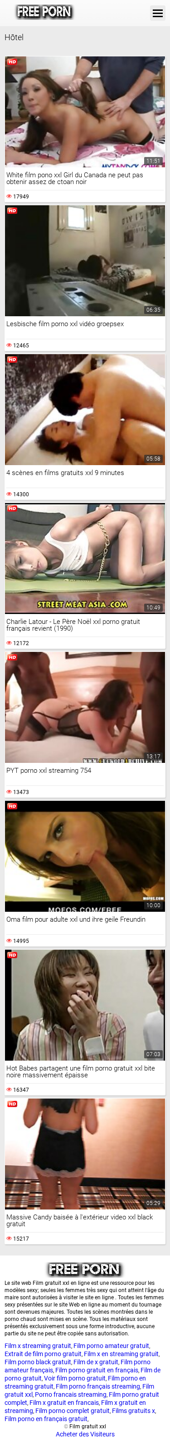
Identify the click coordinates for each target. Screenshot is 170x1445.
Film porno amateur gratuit (111, 1345)
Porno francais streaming (71, 1394)
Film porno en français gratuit (46, 1418)
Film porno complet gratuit (72, 1410)
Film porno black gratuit (38, 1362)
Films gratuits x (133, 1410)
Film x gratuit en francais (64, 1402)
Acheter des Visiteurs (85, 1434)
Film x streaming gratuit (38, 1345)
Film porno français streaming (98, 1386)
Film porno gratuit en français (96, 1370)
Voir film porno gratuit (75, 1378)
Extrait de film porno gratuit (43, 1353)
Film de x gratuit (95, 1362)
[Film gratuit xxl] (45, 13)
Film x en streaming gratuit (121, 1353)
